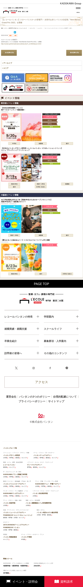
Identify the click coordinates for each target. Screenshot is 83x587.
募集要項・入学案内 (55, 341)
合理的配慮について (65, 396)
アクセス (41, 382)
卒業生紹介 (10, 341)
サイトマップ (56, 401)
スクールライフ (53, 328)
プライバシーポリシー (32, 401)
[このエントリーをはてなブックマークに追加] (15, 33)
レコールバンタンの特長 (18, 316)
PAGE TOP (41, 283)
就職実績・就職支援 (15, 328)
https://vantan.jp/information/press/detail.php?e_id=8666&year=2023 (21, 44)
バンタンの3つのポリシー (34, 396)
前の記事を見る (74, 52)
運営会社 (11, 396)
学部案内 (49, 316)
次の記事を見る (9, 52)
